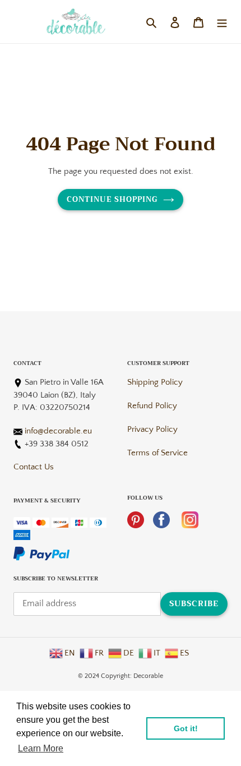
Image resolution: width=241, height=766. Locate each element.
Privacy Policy (152, 429)
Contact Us (33, 467)
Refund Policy (152, 405)
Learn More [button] (40, 748)
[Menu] (222, 21)
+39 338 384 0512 (57, 444)
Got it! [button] (186, 728)
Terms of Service (157, 453)
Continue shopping (112, 199)
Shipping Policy (155, 382)
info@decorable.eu (58, 431)
